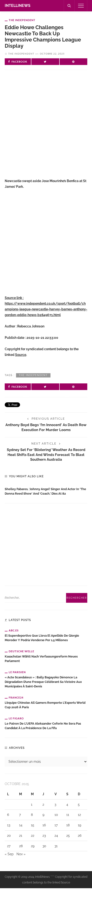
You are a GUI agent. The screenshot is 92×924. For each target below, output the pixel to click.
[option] (46, 490)
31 (56, 846)
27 (8, 846)
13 (8, 825)
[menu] (81, 6)
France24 (16, 697)
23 (44, 835)
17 (56, 825)
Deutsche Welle (21, 651)
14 (20, 825)
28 (21, 846)
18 (68, 825)
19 (79, 825)
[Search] (69, 5)
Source (20, 355)
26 (79, 835)
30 (44, 846)
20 (9, 835)
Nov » (21, 854)
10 (56, 815)
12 (79, 815)
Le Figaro (16, 718)
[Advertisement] (46, 128)
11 (67, 815)
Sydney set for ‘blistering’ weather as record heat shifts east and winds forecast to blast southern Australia (46, 455)
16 (44, 825)
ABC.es (14, 630)
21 (20, 835)
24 (56, 835)
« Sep (9, 854)
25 (68, 835)
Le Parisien (17, 672)
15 (32, 825)
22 (32, 835)
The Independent (22, 20)
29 (32, 846)
